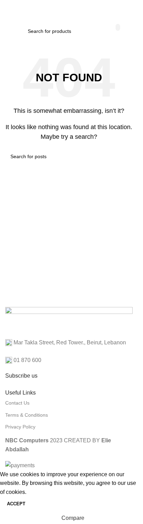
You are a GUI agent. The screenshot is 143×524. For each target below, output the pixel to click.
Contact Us (17, 403)
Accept (16, 503)
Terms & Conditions (26, 415)
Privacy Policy (20, 427)
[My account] (132, 10)
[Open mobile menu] (8, 10)
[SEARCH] (118, 27)
